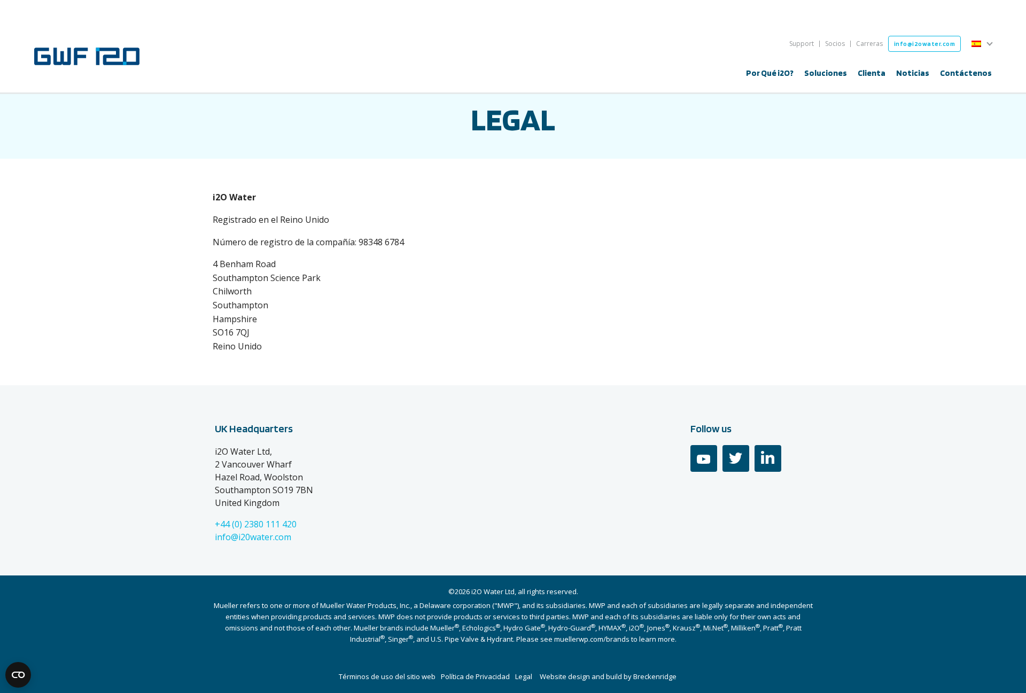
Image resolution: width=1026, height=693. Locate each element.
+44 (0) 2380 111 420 (256, 524)
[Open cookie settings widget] (18, 675)
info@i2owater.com (924, 44)
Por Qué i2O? (770, 73)
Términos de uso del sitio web (387, 676)
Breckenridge (655, 676)
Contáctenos (966, 73)
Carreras (869, 43)
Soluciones (825, 73)
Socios (835, 43)
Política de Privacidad (475, 676)
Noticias (912, 73)
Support (801, 43)
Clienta (871, 73)
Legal (523, 676)
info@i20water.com (253, 537)
